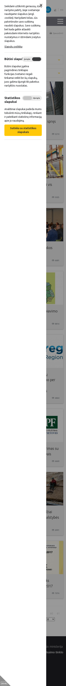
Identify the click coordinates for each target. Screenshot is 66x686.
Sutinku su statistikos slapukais (23, 130)
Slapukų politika (13, 46)
